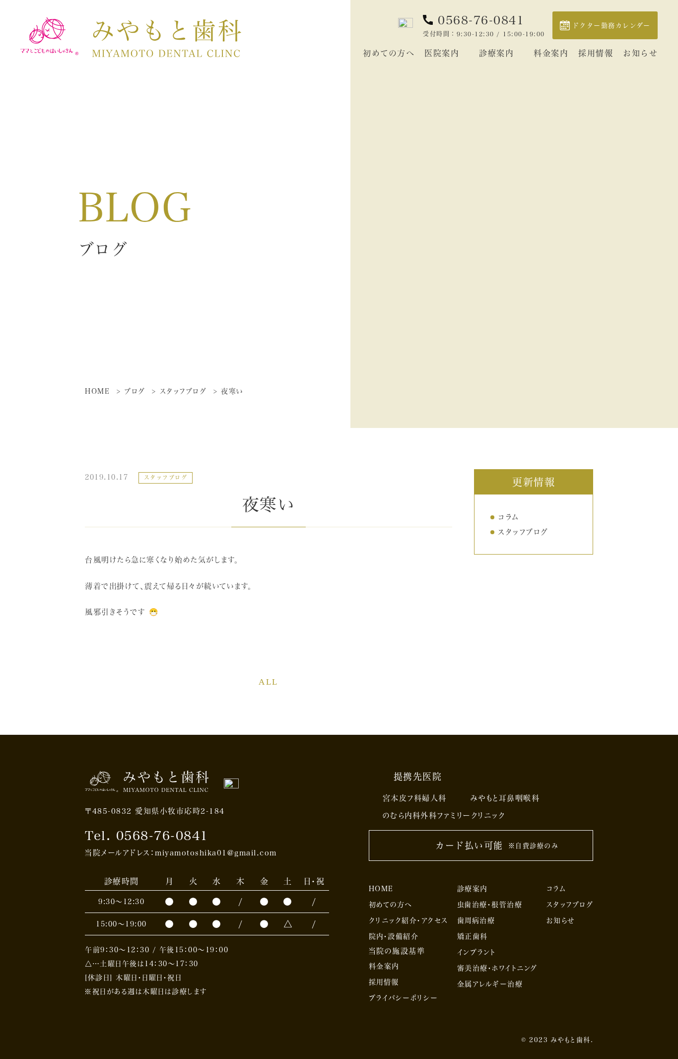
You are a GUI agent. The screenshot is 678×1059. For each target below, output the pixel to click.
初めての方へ (388, 53)
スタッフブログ (523, 531)
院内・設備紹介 (394, 936)
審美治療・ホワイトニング (497, 968)
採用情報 (595, 53)
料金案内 (551, 53)
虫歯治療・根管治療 (490, 904)
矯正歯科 (472, 936)
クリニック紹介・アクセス (408, 920)
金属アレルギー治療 (490, 984)
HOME (381, 888)
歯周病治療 (476, 920)
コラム (508, 516)
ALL (268, 682)
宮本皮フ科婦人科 (415, 797)
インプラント (476, 952)
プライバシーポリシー (403, 997)
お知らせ (640, 53)
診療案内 (496, 53)
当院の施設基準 (397, 950)
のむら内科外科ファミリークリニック (444, 815)
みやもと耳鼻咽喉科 (505, 797)
